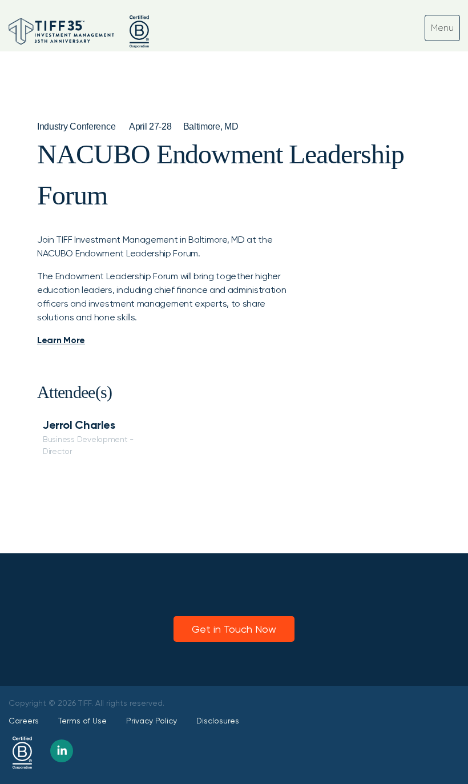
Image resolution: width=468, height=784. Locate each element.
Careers (24, 720)
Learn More (61, 340)
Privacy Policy (151, 720)
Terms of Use (82, 720)
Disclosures (217, 720)
